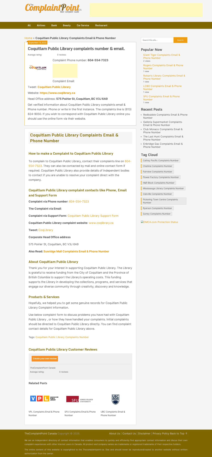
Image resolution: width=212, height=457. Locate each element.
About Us (114, 433)
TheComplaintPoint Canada (41, 433)
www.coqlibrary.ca (101, 222)
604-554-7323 (79, 201)
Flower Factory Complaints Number (161, 177)
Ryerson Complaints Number (157, 208)
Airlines (41, 25)
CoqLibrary (45, 230)
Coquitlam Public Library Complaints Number (62, 337)
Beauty (67, 25)
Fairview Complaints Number (157, 171)
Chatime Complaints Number (157, 166)
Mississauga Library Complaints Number (163, 188)
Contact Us (129, 433)
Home (28, 38)
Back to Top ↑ (178, 433)
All (29, 25)
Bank (54, 25)
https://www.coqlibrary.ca (57, 92)
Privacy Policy (161, 433)
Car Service (83, 25)
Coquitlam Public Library (54, 87)
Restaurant (101, 25)
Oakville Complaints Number (157, 194)
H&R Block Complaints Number (158, 182)
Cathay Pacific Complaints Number (160, 160)
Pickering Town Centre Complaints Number (160, 201)
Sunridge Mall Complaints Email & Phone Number (76, 251)
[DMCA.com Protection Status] (159, 222)
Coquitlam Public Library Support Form (93, 215)
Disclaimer (144, 433)
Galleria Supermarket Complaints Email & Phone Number (162, 123)
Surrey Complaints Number (156, 213)
